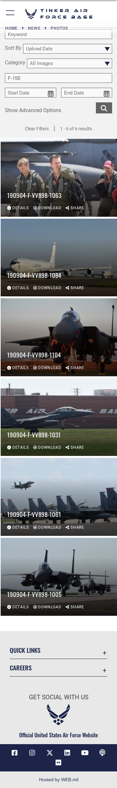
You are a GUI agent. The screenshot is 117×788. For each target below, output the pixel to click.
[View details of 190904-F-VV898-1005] (59, 577)
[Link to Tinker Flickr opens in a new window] (58, 763)
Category (15, 63)
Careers (21, 667)
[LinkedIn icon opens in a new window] (67, 753)
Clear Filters (37, 128)
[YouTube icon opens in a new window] (85, 753)
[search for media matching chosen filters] (104, 107)
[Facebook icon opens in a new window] (15, 753)
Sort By (13, 48)
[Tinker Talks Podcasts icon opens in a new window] (102, 753)
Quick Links (25, 650)
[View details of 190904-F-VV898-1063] (59, 178)
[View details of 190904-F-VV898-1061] (59, 497)
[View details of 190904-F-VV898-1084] (59, 258)
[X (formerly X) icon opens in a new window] (50, 753)
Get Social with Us (58, 697)
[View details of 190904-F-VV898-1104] (59, 337)
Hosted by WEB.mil (58, 779)
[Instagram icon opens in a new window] (32, 753)
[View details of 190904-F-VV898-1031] (59, 417)
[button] (10, 14)
